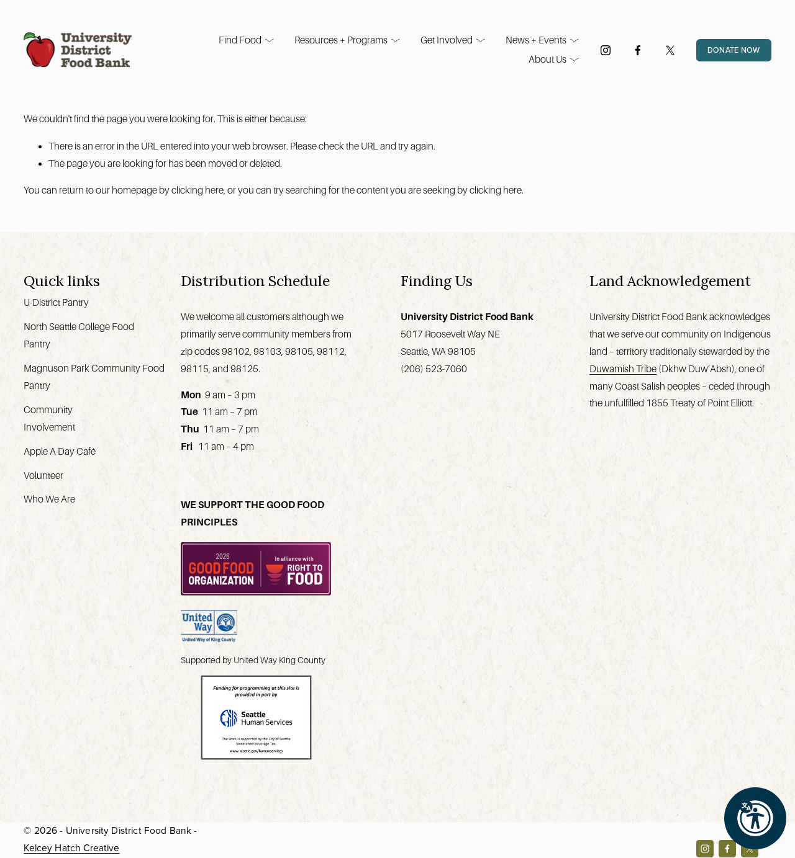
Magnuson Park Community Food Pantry (94, 377)
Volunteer (43, 475)
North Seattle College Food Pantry (79, 335)
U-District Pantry (56, 302)
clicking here (197, 190)
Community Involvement (49, 418)
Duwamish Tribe (622, 369)
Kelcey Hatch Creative (71, 848)
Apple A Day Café (60, 451)
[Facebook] (638, 50)
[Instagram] (605, 50)
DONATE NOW (733, 50)
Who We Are (49, 499)
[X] (670, 50)
